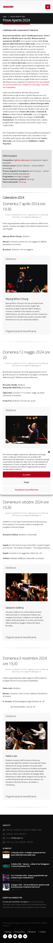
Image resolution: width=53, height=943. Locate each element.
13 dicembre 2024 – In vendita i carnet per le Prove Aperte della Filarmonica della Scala (28, 853)
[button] (49, 451)
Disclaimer (32, 932)
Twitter (10, 936)
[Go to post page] (6, 854)
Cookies (43, 932)
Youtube (15, 936)
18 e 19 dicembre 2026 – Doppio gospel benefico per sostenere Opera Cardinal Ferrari (29, 876)
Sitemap (8, 932)
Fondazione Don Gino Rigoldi (37, 82)
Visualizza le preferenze (26, 489)
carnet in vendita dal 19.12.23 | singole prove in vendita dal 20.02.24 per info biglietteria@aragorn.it (26, 216)
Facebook (5, 936)
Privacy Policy (19, 932)
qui (28, 174)
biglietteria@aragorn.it (23, 160)
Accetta (26, 474)
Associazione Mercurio (12, 84)
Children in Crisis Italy (31, 84)
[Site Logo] (8, 7)
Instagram (20, 936)
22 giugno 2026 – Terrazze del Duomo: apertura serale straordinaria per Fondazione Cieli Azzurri (30, 886)
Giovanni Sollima (15, 607)
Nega (26, 482)
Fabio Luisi (11, 756)
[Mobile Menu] (47, 6)
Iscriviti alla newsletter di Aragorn (15, 902)
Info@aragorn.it (17, 838)
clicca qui (30, 179)
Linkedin (25, 936)
